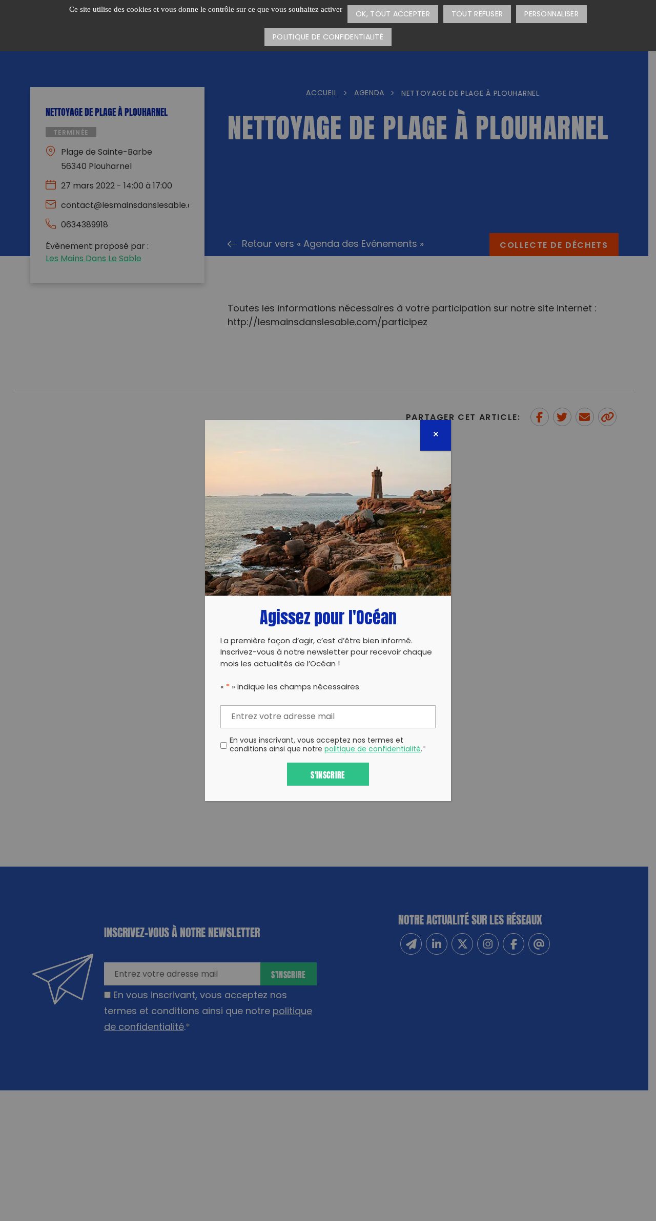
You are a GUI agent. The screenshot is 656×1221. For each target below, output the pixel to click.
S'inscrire (328, 774)
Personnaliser (551, 14)
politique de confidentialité (372, 749)
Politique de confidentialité (328, 38)
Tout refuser (477, 14)
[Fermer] (435, 435)
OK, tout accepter (393, 14)
